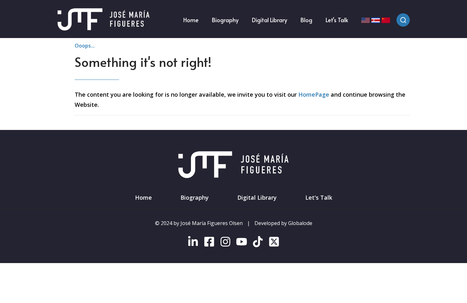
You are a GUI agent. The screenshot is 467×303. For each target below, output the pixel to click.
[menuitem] (191, 20)
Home (143, 197)
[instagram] (225, 243)
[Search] (403, 20)
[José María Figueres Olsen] (103, 20)
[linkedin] (193, 243)
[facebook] (209, 243)
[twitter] (274, 243)
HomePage (313, 94)
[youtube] (241, 243)
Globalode (300, 223)
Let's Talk (318, 197)
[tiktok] (257, 243)
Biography (194, 197)
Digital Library (257, 197)
